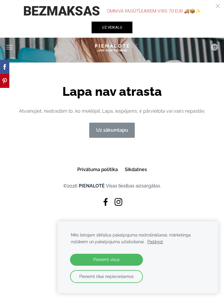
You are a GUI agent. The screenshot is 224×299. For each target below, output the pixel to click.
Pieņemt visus (106, 259)
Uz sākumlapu (112, 130)
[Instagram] (118, 202)
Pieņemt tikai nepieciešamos (106, 276)
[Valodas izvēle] (214, 47)
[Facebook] (105, 202)
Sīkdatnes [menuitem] (136, 169)
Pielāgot (155, 241)
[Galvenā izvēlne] (9, 47)
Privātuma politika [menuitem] (97, 169)
